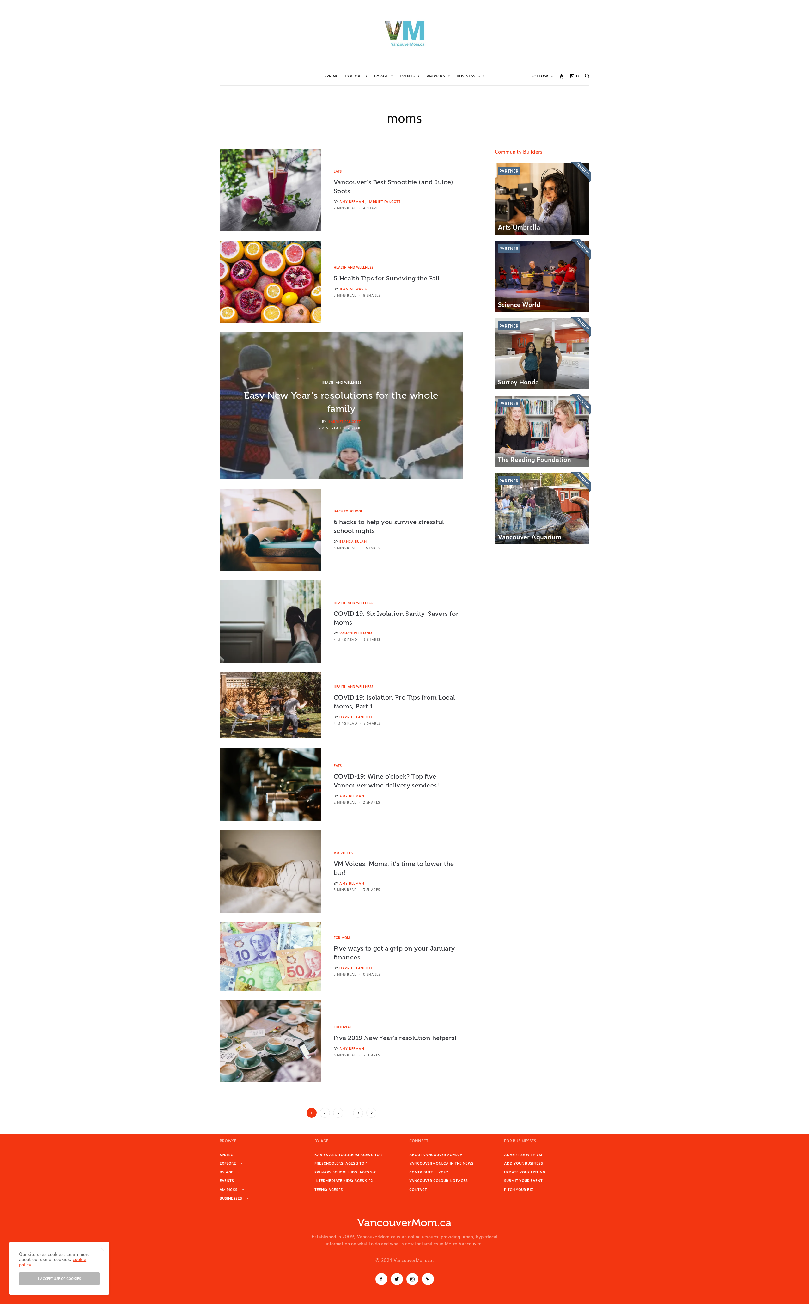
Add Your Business (523, 1163)
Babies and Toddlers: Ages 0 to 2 (348, 1154)
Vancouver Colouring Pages (438, 1180)
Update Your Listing (524, 1171)
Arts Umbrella (519, 226)
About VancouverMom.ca (436, 1154)
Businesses (468, 76)
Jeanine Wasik (353, 288)
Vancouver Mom (356, 633)
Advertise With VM (523, 1154)
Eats (338, 171)
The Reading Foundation (534, 459)
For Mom (342, 937)
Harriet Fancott (384, 201)
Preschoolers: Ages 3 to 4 (341, 1163)
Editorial (343, 1027)
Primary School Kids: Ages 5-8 (345, 1171)
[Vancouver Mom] (404, 33)
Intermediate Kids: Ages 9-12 (343, 1180)
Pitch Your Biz (518, 1189)
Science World (519, 304)
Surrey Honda (518, 381)
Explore (353, 76)
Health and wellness (353, 267)
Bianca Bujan (353, 541)
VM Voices (343, 852)
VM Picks (435, 76)
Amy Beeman (351, 201)
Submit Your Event (523, 1180)
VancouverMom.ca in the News (441, 1163)
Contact (418, 1189)
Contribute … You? (428, 1171)
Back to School (348, 511)
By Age (381, 76)
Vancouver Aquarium (529, 536)
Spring (331, 76)
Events (407, 76)
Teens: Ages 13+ (329, 1189)
